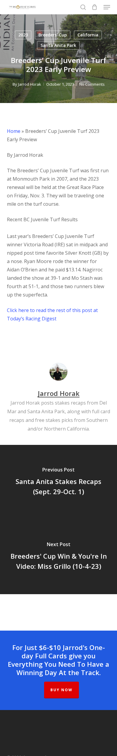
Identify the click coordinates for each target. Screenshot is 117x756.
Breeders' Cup (52, 35)
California (87, 35)
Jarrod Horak (29, 84)
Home (13, 131)
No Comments (92, 84)
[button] (107, 7)
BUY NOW (61, 689)
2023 (23, 35)
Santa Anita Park (58, 45)
